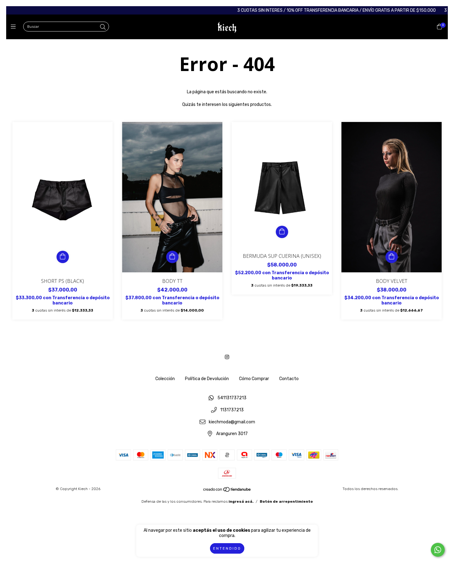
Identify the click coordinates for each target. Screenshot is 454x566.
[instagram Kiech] (227, 357)
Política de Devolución (207, 378)
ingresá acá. (241, 501)
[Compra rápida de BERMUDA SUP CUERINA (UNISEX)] (282, 232)
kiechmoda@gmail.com (232, 422)
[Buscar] (102, 27)
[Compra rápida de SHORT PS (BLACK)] (63, 257)
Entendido (227, 548)
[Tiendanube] (227, 491)
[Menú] (14, 27)
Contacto (289, 378)
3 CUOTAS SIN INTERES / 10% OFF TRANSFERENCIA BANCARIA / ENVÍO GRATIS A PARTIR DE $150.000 (319, 10)
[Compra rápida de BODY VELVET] (391, 257)
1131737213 (232, 410)
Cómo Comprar (254, 378)
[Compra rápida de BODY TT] (172, 257)
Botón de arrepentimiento (286, 501)
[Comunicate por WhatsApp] (438, 550)
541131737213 (231, 398)
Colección (165, 378)
